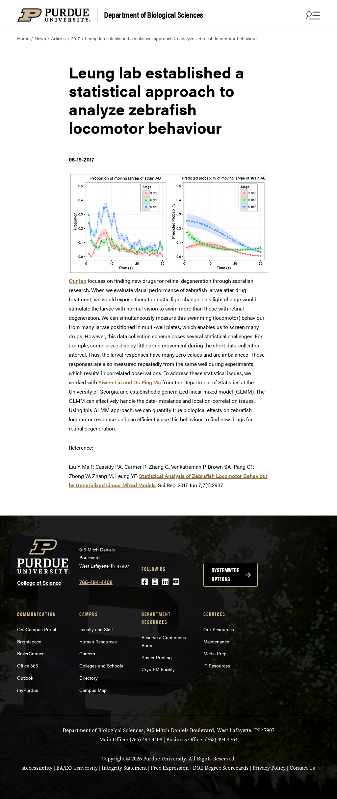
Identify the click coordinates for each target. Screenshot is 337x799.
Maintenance (216, 641)
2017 (75, 38)
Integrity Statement (124, 767)
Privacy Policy (269, 767)
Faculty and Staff (96, 629)
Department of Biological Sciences (153, 14)
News (40, 38)
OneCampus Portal (36, 629)
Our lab (77, 280)
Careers (87, 653)
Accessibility (37, 767)
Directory (88, 677)
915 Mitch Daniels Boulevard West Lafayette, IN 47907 (104, 557)
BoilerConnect (31, 653)
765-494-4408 (96, 582)
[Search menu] (312, 15)
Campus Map (93, 690)
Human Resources (98, 641)
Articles (58, 38)
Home (23, 38)
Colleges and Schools (101, 665)
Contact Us (302, 767)
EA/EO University (77, 767)
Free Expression (170, 767)
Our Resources (218, 629)
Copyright (113, 758)
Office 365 (27, 665)
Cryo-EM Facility (158, 669)
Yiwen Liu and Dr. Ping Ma (129, 382)
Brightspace (29, 641)
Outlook (25, 677)
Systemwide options (225, 574)
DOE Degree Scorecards (220, 767)
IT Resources (216, 665)
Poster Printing (157, 657)
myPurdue (27, 690)
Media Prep (214, 653)
